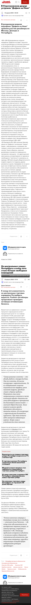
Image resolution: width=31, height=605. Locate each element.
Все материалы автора (8, 19)
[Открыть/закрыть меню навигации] (16, 2)
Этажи (4, 319)
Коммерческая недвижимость (9, 563)
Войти (25, 2)
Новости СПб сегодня (7, 565)
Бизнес (26, 567)
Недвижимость (22, 569)
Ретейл (3, 569)
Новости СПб (18, 565)
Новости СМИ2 (6, 259)
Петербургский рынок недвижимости (15, 561)
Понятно (25, 595)
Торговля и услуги (11, 569)
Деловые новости (17, 567)
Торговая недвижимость (8, 571)
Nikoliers (15, 429)
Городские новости (6, 567)
